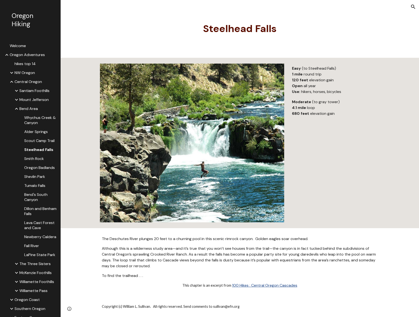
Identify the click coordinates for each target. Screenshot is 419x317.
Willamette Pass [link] (33, 290)
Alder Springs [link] (36, 131)
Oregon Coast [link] (27, 299)
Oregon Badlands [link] (39, 167)
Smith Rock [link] (34, 158)
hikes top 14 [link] (25, 63)
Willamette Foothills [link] (36, 281)
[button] (413, 7)
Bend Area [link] (28, 108)
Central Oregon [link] (28, 81)
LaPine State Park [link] (39, 254)
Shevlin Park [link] (34, 176)
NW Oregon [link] (25, 72)
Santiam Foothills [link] (34, 90)
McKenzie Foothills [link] (35, 272)
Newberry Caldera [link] (40, 236)
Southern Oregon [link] (30, 308)
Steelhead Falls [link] (38, 149)
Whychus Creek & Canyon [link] (40, 120)
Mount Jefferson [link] (34, 99)
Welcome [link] (18, 45)
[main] (240, 28)
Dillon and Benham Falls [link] (40, 211)
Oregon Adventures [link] (27, 54)
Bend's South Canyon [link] (36, 197)
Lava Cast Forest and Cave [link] (39, 225)
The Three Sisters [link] (35, 263)
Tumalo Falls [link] (34, 185)
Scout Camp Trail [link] (39, 140)
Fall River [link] (31, 245)
